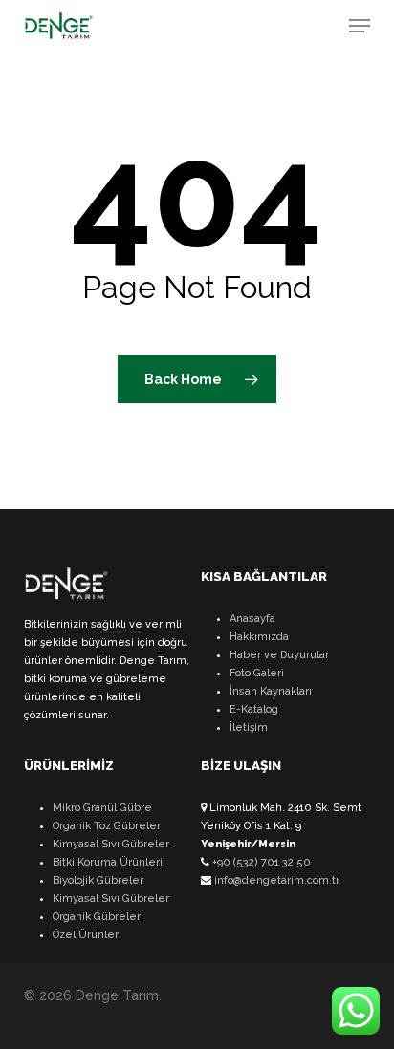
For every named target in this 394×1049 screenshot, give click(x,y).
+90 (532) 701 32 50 (260, 862)
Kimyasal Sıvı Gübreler (111, 844)
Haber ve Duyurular (279, 655)
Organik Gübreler (97, 916)
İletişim (249, 727)
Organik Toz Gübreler (107, 826)
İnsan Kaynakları (271, 691)
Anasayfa (252, 618)
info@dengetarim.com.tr (275, 880)
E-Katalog (254, 709)
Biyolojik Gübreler (98, 880)
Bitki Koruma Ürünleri (108, 862)
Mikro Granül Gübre (102, 808)
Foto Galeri (257, 673)
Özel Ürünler (86, 935)
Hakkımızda (259, 637)
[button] (359, 25)
